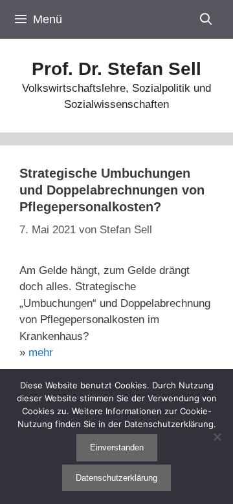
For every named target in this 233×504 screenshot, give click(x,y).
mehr (40, 352)
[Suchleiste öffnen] (206, 19)
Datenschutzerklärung (116, 478)
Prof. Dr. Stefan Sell (116, 69)
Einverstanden (117, 447)
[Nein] (216, 436)
